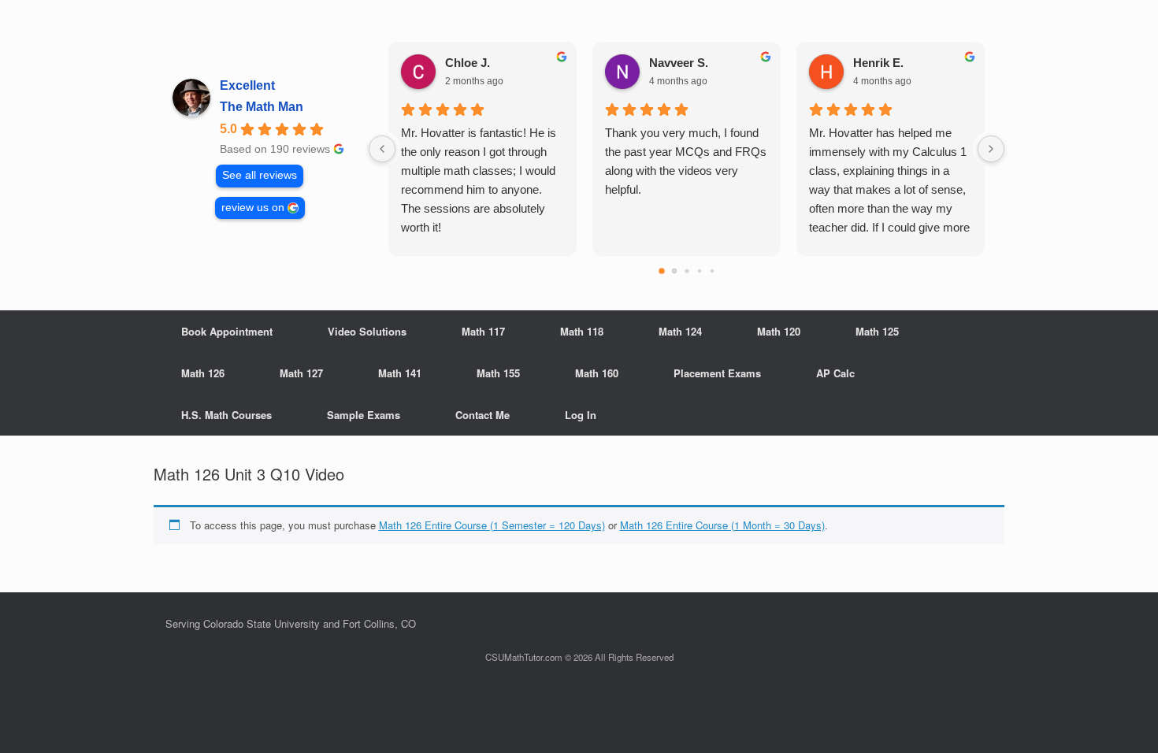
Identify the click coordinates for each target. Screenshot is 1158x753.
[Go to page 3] (698, 271)
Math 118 (581, 331)
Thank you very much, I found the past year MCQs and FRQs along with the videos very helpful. (685, 161)
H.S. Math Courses (226, 414)
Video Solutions (367, 331)
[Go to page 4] (711, 271)
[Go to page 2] (686, 271)
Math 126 (203, 372)
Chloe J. (467, 62)
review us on (252, 207)
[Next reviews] (991, 148)
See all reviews (259, 175)
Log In (580, 414)
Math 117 (483, 331)
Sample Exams (363, 414)
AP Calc (835, 372)
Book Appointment (227, 331)
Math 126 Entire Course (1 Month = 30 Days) (722, 524)
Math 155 (498, 372)
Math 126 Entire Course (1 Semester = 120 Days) (492, 524)
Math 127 (301, 372)
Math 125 (877, 331)
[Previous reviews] (382, 148)
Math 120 (778, 331)
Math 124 (680, 331)
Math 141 (399, 372)
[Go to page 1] (674, 271)
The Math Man (261, 106)
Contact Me (482, 414)
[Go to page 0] (662, 271)
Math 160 (596, 372)
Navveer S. (678, 62)
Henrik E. (878, 62)
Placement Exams (717, 372)
